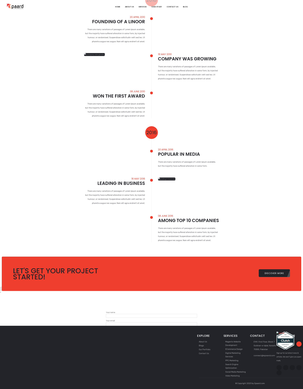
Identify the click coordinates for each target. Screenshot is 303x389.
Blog (185, 7)
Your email (110, 320)
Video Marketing (232, 376)
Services (143, 7)
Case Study (156, 7)
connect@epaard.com (264, 355)
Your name (110, 312)
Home (117, 7)
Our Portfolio (204, 349)
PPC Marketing (231, 360)
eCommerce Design (234, 349)
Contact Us (172, 7)
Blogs (201, 345)
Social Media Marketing (235, 372)
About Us (129, 7)
